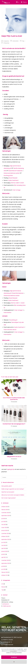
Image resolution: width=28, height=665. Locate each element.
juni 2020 (3, 569)
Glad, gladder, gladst (6, 486)
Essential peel (13, 178)
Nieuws (3, 586)
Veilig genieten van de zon (14, 456)
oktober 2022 (4, 536)
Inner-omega (16, 190)
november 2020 (5, 560)
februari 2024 (4, 509)
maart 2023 (4, 527)
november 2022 (5, 533)
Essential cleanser (17, 293)
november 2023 (5, 512)
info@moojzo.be (7, 606)
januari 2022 (4, 551)
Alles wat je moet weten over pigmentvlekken (12, 495)
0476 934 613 (6, 604)
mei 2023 (3, 524)
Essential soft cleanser (15, 170)
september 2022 (5, 539)
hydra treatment (13, 300)
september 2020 (5, 563)
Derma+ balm (15, 182)
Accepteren (14, 657)
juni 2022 (3, 542)
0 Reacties (6, 43)
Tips (23, 41)
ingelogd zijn (10, 469)
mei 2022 (3, 545)
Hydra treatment (13, 180)
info (2, 583)
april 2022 (3, 548)
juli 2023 (3, 518)
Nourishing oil (13, 320)
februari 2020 (4, 572)
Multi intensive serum (10, 329)
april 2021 (3, 557)
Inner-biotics (7, 312)
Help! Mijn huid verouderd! (7, 492)
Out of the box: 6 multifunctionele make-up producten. (14, 398)
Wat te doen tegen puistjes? (8, 498)
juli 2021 (3, 554)
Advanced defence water (11, 295)
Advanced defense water (11, 173)
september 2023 (5, 515)
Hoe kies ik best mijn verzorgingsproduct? (14, 423)
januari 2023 (4, 530)
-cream (21, 182)
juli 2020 (3, 566)
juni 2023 (3, 521)
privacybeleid (13, 650)
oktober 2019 (4, 575)
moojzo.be (6, 41)
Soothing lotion (8, 175)
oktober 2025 (4, 506)
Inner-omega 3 (18, 310)
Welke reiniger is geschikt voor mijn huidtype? (12, 489)
